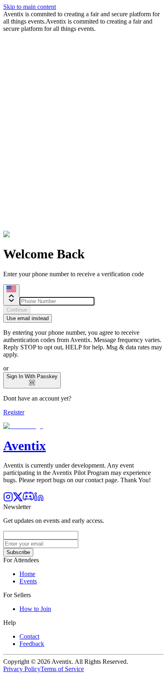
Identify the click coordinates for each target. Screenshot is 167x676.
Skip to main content (29, 6)
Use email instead (27, 318)
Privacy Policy (22, 668)
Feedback (31, 643)
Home (27, 573)
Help (9, 622)
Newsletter (17, 506)
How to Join (35, 608)
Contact (29, 636)
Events (28, 581)
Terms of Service (62, 668)
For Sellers (17, 595)
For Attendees (21, 560)
